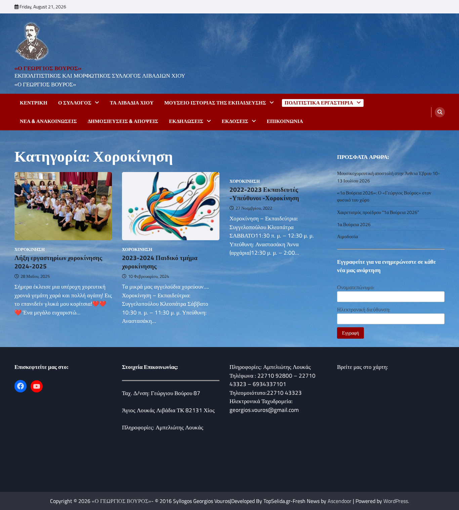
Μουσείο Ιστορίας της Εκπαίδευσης (215, 103)
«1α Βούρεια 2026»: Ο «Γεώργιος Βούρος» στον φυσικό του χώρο (384, 196)
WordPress (395, 501)
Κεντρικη (33, 103)
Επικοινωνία (285, 121)
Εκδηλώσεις (186, 121)
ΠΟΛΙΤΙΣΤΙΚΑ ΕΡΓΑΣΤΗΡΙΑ (319, 103)
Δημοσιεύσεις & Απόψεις (123, 121)
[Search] (440, 112)
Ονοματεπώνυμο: (355, 287)
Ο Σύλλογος (74, 103)
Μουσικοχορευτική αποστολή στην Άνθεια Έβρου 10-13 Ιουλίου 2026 (388, 177)
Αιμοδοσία (347, 236)
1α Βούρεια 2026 (354, 224)
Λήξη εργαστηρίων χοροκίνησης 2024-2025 (58, 262)
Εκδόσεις (235, 121)
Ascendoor (339, 501)
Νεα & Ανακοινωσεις (48, 121)
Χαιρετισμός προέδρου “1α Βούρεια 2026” (378, 212)
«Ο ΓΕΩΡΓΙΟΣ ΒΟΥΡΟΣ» (47, 68)
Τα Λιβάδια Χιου (132, 103)
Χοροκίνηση (29, 249)
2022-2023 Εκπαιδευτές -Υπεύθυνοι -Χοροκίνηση (264, 193)
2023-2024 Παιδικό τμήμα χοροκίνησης (160, 262)
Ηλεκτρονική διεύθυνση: (363, 309)
